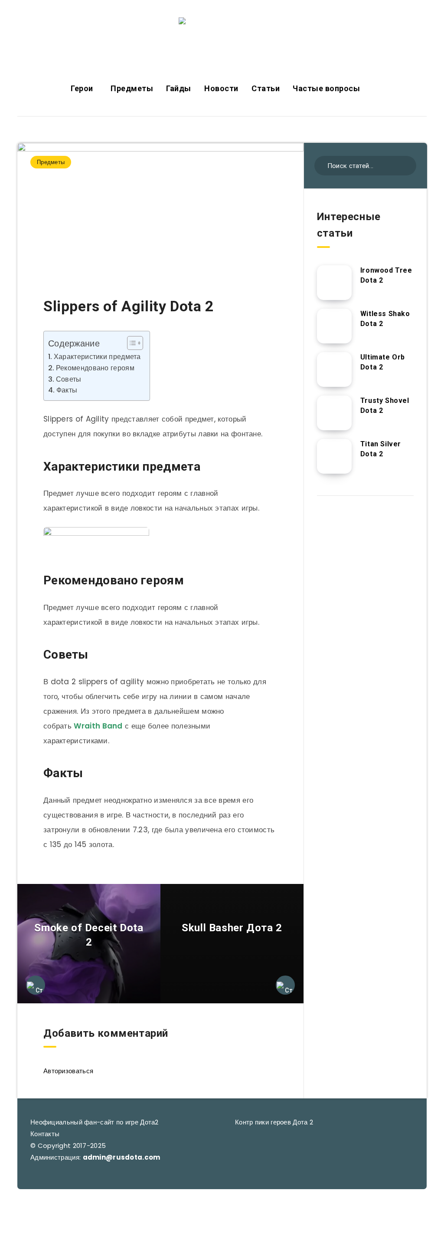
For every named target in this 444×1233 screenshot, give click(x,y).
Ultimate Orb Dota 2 (382, 362)
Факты (66, 390)
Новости (221, 88)
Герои (82, 88)
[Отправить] (406, 164)
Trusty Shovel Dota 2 (384, 405)
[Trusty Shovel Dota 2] (334, 413)
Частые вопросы (326, 88)
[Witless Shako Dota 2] (334, 326)
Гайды (178, 88)
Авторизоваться (68, 1070)
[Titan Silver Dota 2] (334, 456)
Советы (69, 379)
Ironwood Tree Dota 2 (386, 275)
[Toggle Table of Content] (131, 343)
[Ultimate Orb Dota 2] (334, 369)
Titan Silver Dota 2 (380, 449)
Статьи (265, 88)
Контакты (44, 1133)
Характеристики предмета (97, 357)
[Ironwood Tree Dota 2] (334, 282)
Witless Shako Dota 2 (385, 319)
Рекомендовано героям (95, 368)
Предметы (132, 88)
